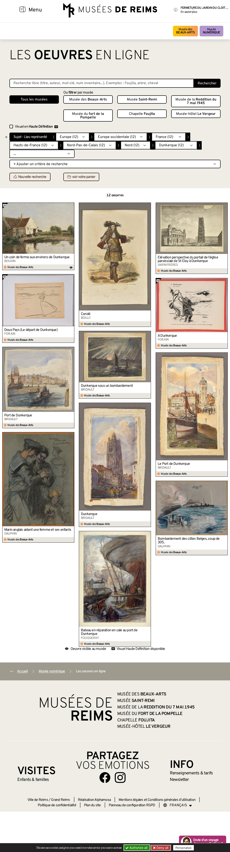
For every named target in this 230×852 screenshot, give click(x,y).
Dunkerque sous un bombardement (107, 386)
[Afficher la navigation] (22, 10)
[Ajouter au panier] (71, 206)
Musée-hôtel (196, 114)
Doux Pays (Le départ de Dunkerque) (31, 330)
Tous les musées (34, 99)
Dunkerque (89, 514)
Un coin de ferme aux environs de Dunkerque (36, 257)
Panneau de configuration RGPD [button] (132, 805)
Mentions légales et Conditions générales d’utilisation (157, 800)
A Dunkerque (167, 336)
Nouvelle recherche (32, 177)
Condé (85, 314)
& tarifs (191, 773)
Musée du (88, 116)
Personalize (183, 848)
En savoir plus (189, 12)
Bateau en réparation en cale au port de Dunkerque (109, 632)
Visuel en (34, 127)
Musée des (185, 31)
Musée (211, 31)
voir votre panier (83, 177)
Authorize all (137, 848)
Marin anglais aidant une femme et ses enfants (37, 530)
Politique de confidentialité (57, 805)
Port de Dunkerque (18, 415)
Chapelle (142, 114)
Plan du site (92, 805)
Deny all (162, 848)
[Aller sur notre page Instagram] (120, 777)
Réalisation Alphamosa (94, 800)
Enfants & (33, 779)
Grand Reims (60, 800)
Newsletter (179, 779)
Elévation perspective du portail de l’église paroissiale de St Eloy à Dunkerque (188, 259)
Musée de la (195, 101)
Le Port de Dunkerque (174, 464)
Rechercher (207, 83)
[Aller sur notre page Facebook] (105, 777)
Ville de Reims (37, 800)
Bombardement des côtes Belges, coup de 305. (189, 540)
